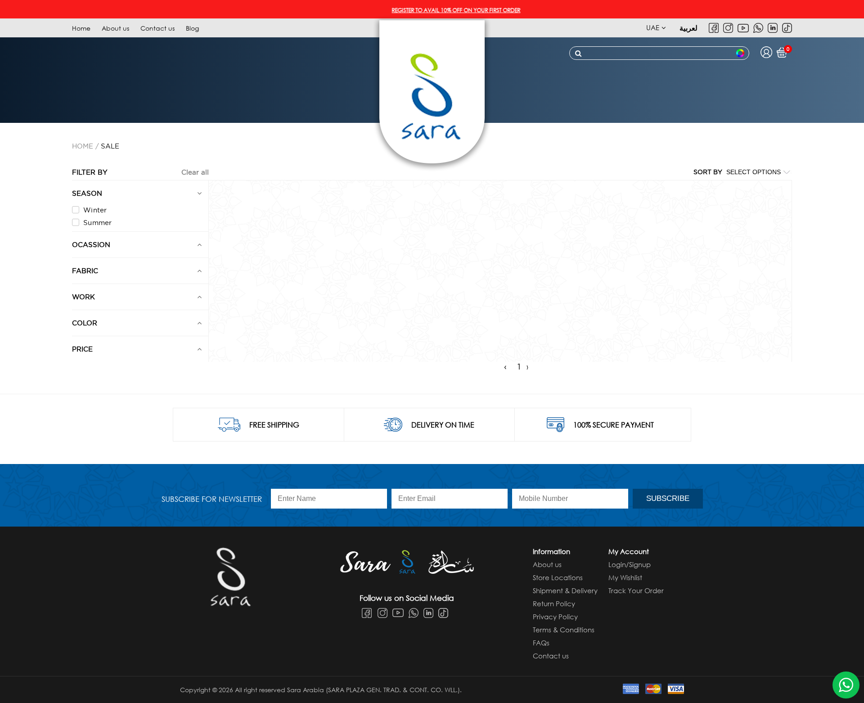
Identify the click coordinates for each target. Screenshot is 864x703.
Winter (95, 210)
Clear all (195, 172)
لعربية (689, 27)
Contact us (157, 28)
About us (115, 28)
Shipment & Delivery (565, 590)
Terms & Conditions (563, 629)
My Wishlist (625, 577)
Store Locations (558, 577)
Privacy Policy (555, 616)
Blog (192, 28)
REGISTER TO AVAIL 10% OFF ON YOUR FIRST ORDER (438, 10)
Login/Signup (629, 564)
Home (81, 28)
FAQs (541, 642)
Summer (97, 222)
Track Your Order (636, 590)
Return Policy (554, 603)
